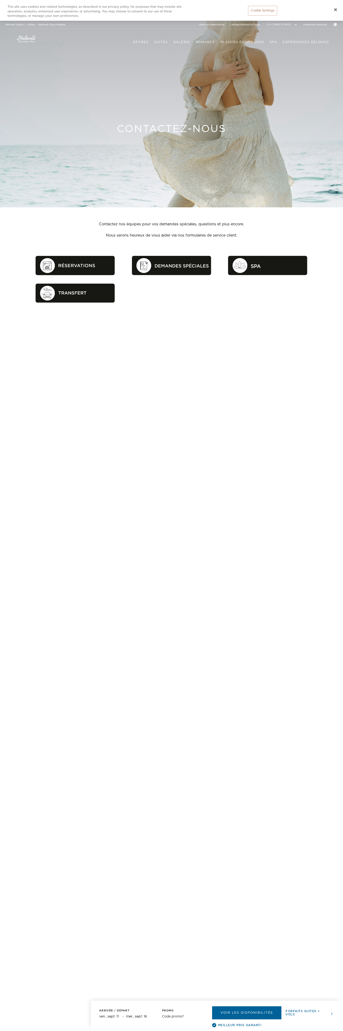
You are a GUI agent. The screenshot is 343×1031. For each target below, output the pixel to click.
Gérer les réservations (211, 25)
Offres (140, 42)
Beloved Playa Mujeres (52, 25)
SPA (273, 42)
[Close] (335, 10)
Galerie (181, 42)
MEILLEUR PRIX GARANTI (240, 1025)
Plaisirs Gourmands (242, 42)
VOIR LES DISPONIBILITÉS (246, 1012)
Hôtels (31, 25)
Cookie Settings (262, 10)
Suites (161, 42)
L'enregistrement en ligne (245, 25)
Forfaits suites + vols (303, 1013)
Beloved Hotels (14, 25)
